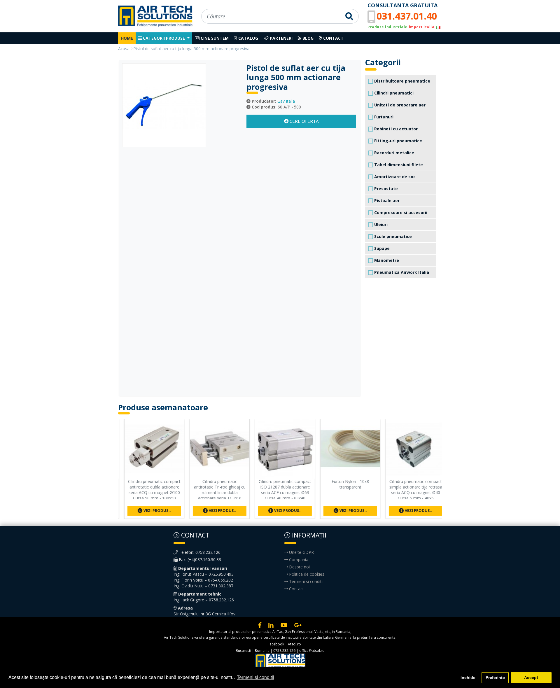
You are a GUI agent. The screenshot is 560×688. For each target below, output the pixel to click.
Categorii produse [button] (164, 38)
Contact (333, 38)
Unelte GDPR (301, 552)
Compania (298, 559)
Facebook (276, 644)
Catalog (247, 38)
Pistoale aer (386, 200)
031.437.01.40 (407, 16)
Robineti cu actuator (395, 129)
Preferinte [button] (495, 677)
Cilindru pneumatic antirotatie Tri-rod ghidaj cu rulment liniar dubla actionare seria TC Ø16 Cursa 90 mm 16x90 (215, 492)
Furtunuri (383, 117)
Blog (307, 38)
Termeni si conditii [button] (255, 677)
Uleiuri (380, 224)
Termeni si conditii (305, 581)
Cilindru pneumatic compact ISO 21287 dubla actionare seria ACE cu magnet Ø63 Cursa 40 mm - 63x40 (280, 489)
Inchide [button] (468, 677)
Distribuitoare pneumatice (401, 81)
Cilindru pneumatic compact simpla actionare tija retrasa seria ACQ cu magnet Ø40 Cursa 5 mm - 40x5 (410, 489)
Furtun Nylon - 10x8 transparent (345, 484)
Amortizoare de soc (394, 176)
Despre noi (299, 567)
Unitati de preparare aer (399, 105)
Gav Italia (286, 101)
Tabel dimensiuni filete (398, 164)
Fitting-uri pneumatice (397, 140)
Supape (381, 248)
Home (127, 38)
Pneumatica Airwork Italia (401, 272)
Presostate (385, 188)
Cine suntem (214, 38)
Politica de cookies (306, 574)
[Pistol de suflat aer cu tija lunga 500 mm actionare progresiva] (164, 104)
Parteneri (281, 38)
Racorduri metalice (393, 152)
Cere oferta (303, 121)
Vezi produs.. (152, 510)
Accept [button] (531, 677)
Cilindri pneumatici (393, 93)
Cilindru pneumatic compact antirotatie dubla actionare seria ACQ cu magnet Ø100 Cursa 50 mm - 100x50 (149, 489)
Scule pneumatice (392, 236)
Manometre (386, 260)
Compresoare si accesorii (400, 212)
